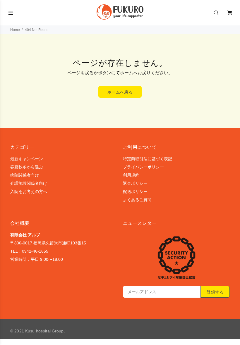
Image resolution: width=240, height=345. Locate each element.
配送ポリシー (135, 191)
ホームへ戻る (120, 92)
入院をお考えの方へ (28, 191)
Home (15, 30)
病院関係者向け (24, 175)
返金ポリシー (135, 183)
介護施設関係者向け (28, 183)
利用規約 (131, 175)
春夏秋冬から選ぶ (26, 167)
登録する (215, 292)
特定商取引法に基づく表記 (147, 158)
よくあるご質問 (137, 199)
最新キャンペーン (26, 158)
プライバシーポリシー (143, 167)
